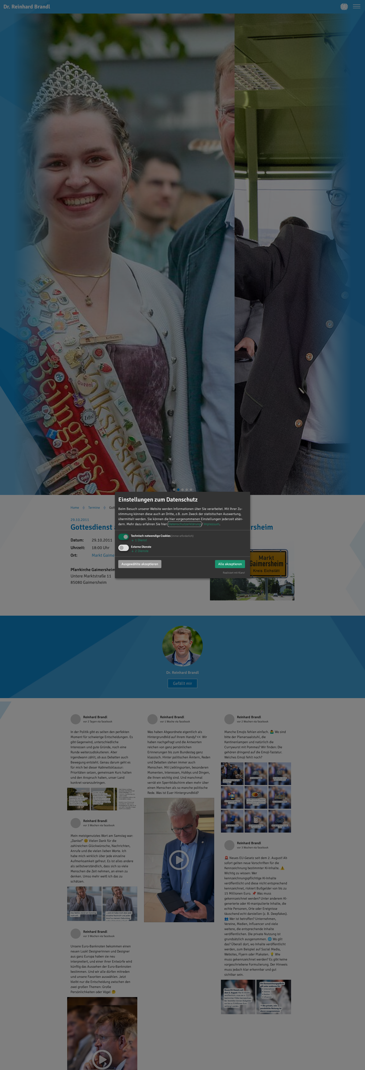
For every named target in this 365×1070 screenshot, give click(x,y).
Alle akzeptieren (230, 564)
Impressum (211, 524)
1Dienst (139, 540)
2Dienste (139, 551)
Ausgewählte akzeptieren (139, 564)
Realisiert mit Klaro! (234, 572)
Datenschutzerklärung (185, 524)
